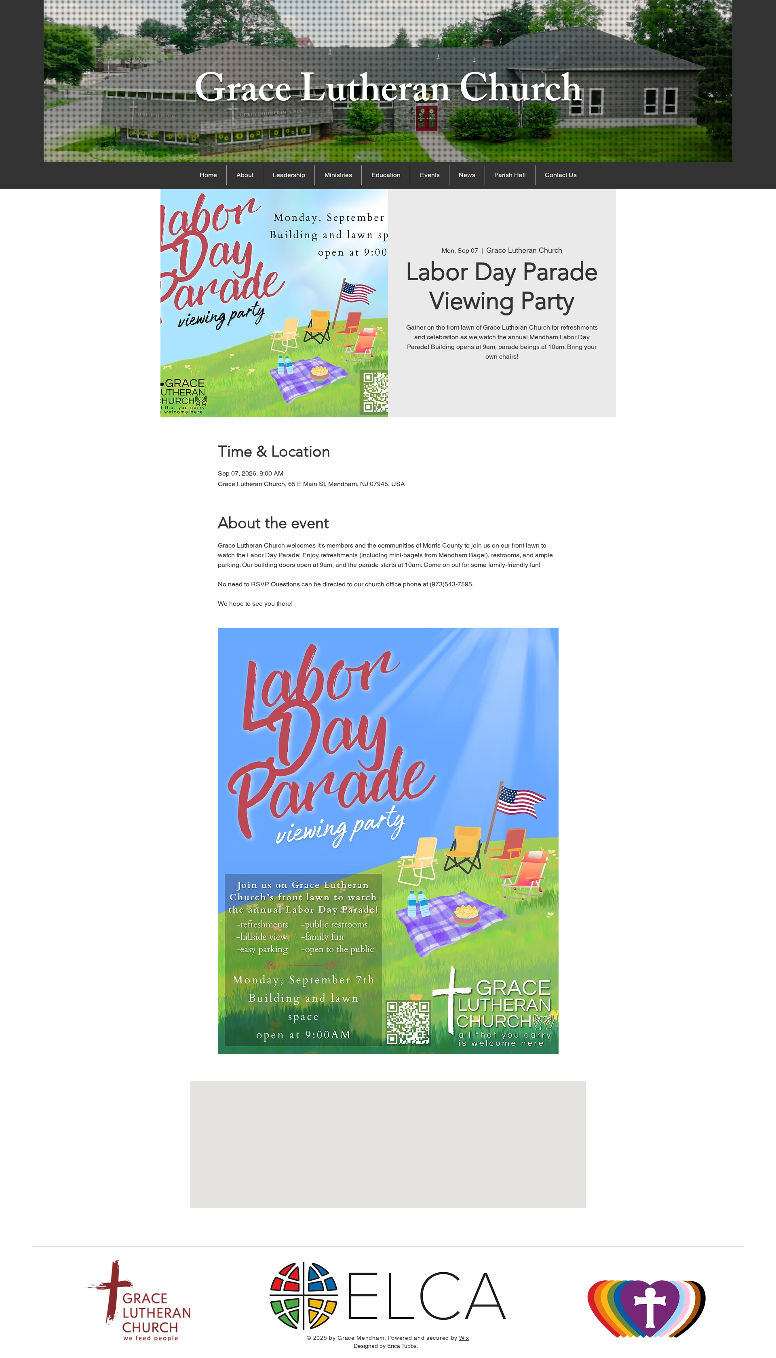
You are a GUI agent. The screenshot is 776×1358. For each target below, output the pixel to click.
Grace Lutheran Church (388, 94)
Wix (464, 1338)
